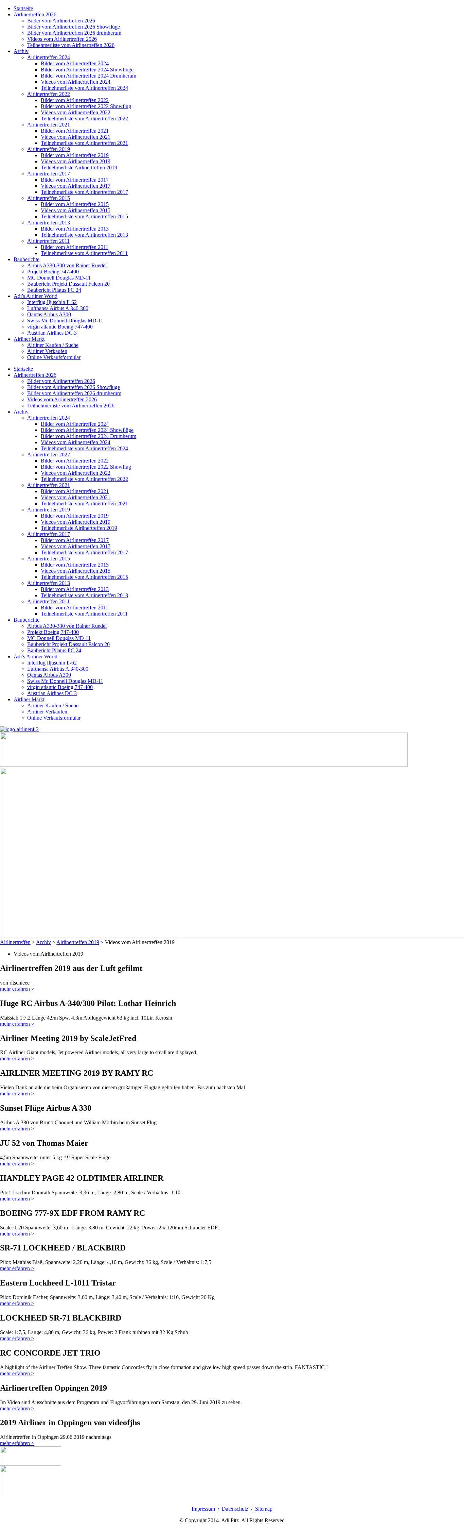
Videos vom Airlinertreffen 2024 (75, 82)
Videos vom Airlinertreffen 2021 (75, 137)
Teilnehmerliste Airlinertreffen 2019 (79, 167)
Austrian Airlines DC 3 (52, 333)
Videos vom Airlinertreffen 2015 (75, 210)
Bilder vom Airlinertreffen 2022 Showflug (86, 106)
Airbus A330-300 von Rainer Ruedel (67, 265)
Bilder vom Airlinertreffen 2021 (75, 131)
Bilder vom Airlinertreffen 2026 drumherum (74, 33)
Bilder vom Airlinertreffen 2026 (61, 20)
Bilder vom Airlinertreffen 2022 (75, 100)
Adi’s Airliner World (35, 296)
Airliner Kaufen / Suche (52, 345)
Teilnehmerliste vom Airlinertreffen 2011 (84, 253)
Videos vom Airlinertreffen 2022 (75, 112)
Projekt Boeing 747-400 (53, 271)
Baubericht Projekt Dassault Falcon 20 (68, 284)
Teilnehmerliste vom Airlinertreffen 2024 (84, 88)
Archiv (21, 51)
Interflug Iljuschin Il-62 (52, 302)
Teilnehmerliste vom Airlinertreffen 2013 (84, 235)
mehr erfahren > (17, 989)
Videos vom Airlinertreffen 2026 (62, 39)
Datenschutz (235, 1509)
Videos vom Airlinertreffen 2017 (75, 186)
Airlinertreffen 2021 (48, 125)
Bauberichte (26, 259)
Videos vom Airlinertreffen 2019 (75, 161)
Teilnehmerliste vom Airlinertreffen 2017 (84, 192)
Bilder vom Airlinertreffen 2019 (75, 155)
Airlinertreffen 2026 (35, 14)
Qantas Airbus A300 (49, 314)
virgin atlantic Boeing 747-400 (60, 327)
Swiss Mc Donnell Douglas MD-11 (65, 320)
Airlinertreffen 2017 (48, 174)
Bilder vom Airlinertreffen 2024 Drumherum (88, 76)
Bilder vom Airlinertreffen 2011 (74, 247)
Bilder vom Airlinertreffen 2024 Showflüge (87, 69)
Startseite (23, 8)
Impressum (203, 1509)
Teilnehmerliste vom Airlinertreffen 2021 (84, 143)
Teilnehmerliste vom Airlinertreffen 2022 (84, 118)
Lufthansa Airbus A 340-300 (57, 308)
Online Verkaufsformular (54, 357)
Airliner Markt (29, 339)
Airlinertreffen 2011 (48, 241)
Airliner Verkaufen (47, 351)
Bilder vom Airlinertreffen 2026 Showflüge (73, 27)
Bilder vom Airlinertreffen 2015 (75, 204)
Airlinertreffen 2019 (48, 149)
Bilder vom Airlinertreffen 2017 (75, 180)
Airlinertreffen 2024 (48, 57)
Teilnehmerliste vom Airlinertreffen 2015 (84, 216)
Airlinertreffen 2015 (48, 198)
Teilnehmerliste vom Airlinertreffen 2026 (70, 45)
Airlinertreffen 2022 (48, 94)
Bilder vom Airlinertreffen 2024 (75, 63)
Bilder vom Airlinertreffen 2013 (75, 229)
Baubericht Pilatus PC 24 (54, 290)
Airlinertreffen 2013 (48, 222)
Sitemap (263, 1509)
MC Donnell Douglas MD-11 (59, 278)
